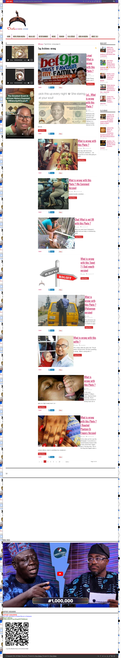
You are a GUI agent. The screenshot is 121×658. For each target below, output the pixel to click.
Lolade (89, 74)
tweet (39, 87)
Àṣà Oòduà (71, 36)
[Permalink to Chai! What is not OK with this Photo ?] (56, 248)
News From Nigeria (19, 36)
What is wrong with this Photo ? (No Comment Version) (80, 184)
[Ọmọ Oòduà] (17, 29)
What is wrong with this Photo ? (87, 143)
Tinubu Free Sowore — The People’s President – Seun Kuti (107, 100)
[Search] (113, 1)
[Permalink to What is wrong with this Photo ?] (58, 169)
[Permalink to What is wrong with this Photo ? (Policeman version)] (61, 325)
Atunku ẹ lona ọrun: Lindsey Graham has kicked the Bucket (107, 77)
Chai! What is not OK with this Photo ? (84, 221)
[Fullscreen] (32, 60)
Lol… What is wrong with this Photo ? (91, 100)
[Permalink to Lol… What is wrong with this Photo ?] (62, 123)
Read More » (90, 84)
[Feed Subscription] (96, 48)
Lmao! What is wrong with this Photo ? (90, 63)
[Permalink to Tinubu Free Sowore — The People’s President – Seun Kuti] (103, 101)
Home (8, 36)
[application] (20, 54)
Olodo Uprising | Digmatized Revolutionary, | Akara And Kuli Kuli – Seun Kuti (107, 88)
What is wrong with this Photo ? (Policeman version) (90, 304)
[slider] (18, 60)
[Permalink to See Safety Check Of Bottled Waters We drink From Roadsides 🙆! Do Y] (103, 65)
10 (59, 461)
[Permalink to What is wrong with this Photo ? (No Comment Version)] (53, 209)
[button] (20, 54)
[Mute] (28, 60)
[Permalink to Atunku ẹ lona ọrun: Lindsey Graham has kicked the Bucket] (103, 78)
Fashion (61, 36)
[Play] (8, 60)
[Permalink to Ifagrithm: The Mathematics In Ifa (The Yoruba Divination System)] (103, 145)
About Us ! (95, 36)
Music (54, 36)
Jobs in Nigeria (83, 36)
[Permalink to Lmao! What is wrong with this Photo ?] (62, 84)
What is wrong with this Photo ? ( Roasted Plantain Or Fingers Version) (88, 425)
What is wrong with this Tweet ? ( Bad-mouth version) (88, 264)
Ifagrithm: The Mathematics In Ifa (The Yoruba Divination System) (30, 1)
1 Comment (82, 345)
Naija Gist (32, 36)
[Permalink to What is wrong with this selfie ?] (55, 366)
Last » (67, 461)
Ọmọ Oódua (38, 656)
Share (52, 87)
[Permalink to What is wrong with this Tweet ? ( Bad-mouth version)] (59, 286)
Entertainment (43, 36)
